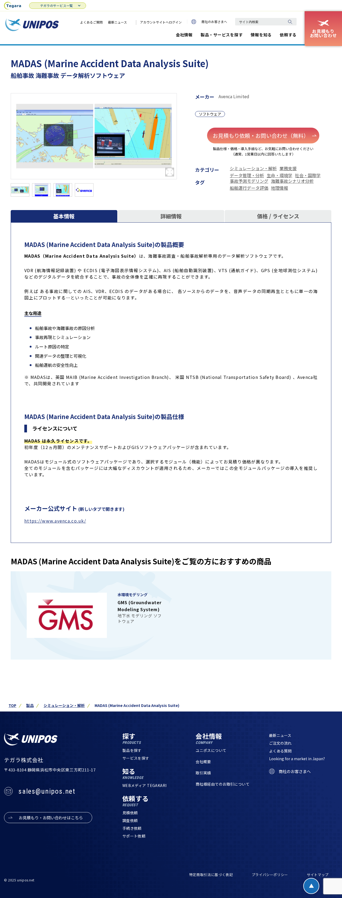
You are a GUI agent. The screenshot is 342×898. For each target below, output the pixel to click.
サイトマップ (318, 874)
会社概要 (203, 761)
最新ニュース (117, 22)
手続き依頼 (132, 828)
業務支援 (288, 168)
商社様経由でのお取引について (223, 784)
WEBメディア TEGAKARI (144, 785)
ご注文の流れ (280, 743)
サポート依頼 (134, 836)
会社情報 (184, 34)
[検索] (290, 21)
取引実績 (203, 773)
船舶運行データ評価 (249, 188)
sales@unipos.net (46, 791)
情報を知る (261, 34)
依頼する (288, 34)
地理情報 (279, 188)
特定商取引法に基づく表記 (211, 874)
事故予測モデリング (249, 181)
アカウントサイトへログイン (161, 22)
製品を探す (132, 750)
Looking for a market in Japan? (297, 758)
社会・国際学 (308, 175)
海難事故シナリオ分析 (292, 181)
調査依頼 (130, 820)
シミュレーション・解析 (253, 168)
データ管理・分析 (247, 175)
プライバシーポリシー (270, 874)
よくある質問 (280, 751)
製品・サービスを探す (222, 34)
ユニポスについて (211, 750)
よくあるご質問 (91, 22)
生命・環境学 (279, 175)
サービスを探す (135, 758)
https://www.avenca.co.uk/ (55, 521)
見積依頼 (130, 813)
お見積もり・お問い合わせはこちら (51, 817)
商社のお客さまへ (214, 21)
